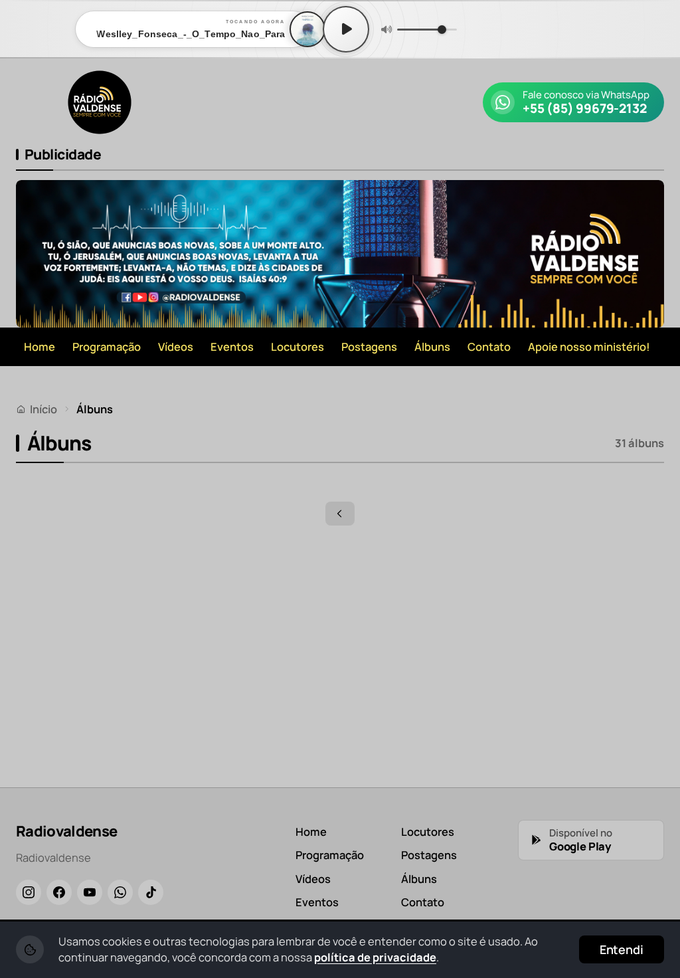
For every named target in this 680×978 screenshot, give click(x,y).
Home (39, 346)
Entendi (621, 949)
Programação (106, 346)
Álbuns (432, 346)
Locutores (297, 346)
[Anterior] (340, 514)
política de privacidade (375, 957)
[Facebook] (59, 892)
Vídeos (175, 346)
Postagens (369, 346)
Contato (489, 346)
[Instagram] (28, 892)
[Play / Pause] (346, 29)
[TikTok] (150, 892)
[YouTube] (89, 892)
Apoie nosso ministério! (589, 346)
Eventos (232, 346)
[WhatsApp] (120, 892)
